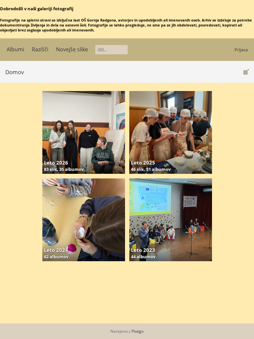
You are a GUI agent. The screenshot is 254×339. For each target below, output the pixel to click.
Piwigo (138, 331)
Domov (14, 72)
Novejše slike (72, 49)
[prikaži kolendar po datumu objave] (246, 72)
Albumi (15, 49)
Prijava (241, 50)
